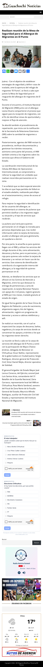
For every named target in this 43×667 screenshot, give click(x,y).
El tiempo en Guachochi (22, 645)
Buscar (4, 539)
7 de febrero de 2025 (10, 42)
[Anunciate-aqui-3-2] (21, 656)
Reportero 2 (22, 42)
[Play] (19, 572)
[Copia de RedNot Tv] (21, 599)
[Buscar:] (21, 17)
